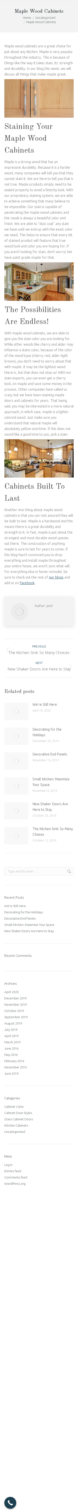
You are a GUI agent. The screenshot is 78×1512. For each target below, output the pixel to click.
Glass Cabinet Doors (18, 1119)
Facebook (27, 583)
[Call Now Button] (10, 1503)
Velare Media (55, 1503)
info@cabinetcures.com (24, 1437)
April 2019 (11, 1036)
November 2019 (15, 1004)
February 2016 (14, 1061)
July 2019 (11, 1029)
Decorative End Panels (49, 754)
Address (14, 1242)
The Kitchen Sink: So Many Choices (52, 831)
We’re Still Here (44, 704)
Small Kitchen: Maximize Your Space (51, 782)
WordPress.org (15, 1183)
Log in (8, 1165)
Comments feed (15, 1177)
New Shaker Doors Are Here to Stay (50, 806)
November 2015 (15, 1067)
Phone (12, 1310)
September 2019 (16, 1017)
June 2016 (11, 1048)
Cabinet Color (14, 1106)
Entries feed (12, 1171)
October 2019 (14, 1011)
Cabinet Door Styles (18, 1113)
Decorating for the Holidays (47, 732)
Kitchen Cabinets (16, 1125)
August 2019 (13, 1023)
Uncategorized (14, 1132)
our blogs (56, 577)
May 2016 (11, 1055)
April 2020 (11, 992)
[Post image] (16, 711)
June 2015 (11, 1073)
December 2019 (15, 998)
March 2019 (12, 1042)
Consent (12, 1289)
